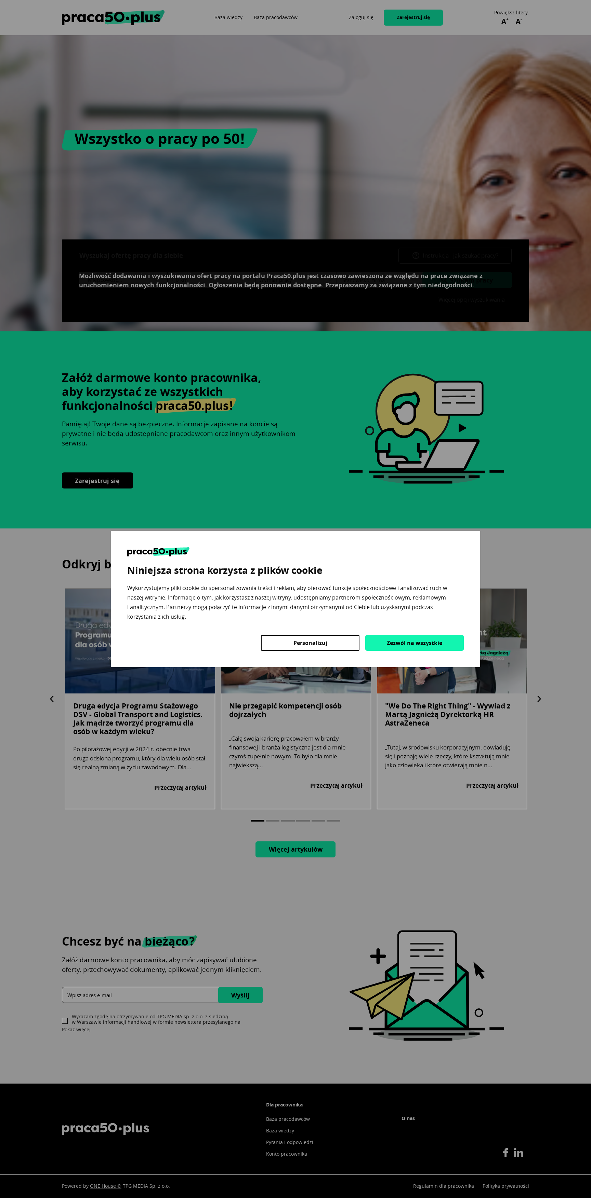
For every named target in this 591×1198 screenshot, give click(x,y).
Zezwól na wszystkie (414, 643)
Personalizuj (310, 643)
